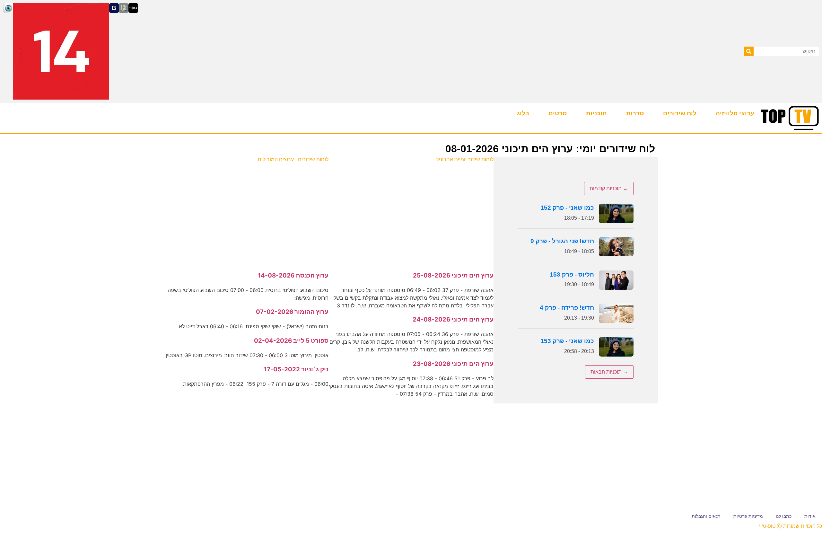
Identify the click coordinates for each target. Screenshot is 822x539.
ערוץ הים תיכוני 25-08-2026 (453, 275)
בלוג (523, 113)
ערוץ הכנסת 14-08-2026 (293, 275)
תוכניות (596, 113)
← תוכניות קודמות (609, 188)
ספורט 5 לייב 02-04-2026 (291, 340)
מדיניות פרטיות (748, 516)
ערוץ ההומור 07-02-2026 (292, 311)
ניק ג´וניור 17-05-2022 (296, 369)
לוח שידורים (679, 113)
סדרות (635, 113)
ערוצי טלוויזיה (735, 113)
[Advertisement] (411, 214)
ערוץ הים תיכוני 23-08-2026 (453, 363)
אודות (810, 516)
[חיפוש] (749, 51)
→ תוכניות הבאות (609, 372)
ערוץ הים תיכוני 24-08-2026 (453, 319)
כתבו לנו (783, 516)
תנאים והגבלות (706, 516)
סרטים (557, 113)
